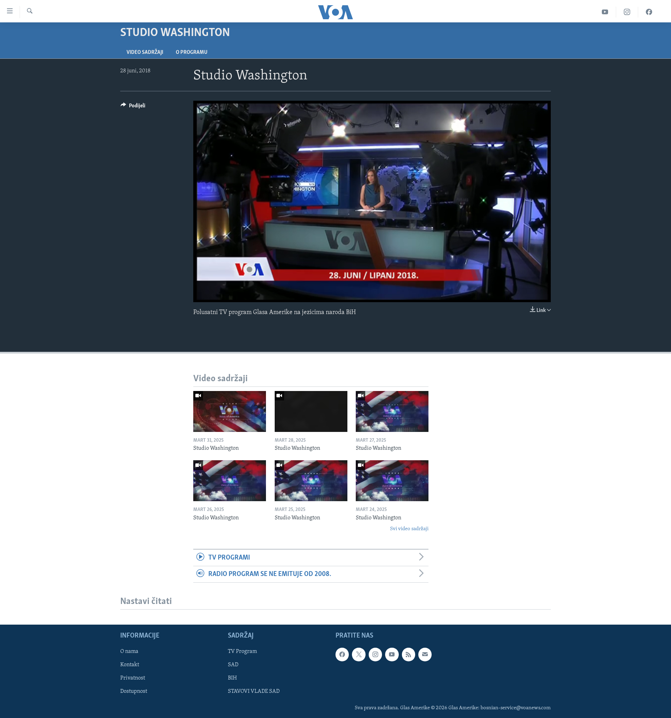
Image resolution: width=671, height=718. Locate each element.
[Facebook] (649, 12)
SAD (233, 665)
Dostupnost (133, 692)
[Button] (133, 107)
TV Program (242, 651)
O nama (129, 651)
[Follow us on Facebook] (342, 654)
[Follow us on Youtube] (391, 654)
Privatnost (132, 678)
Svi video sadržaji (409, 529)
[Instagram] (627, 12)
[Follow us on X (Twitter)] (358, 654)
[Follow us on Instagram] (375, 654)
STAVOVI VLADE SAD (254, 692)
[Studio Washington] (229, 411)
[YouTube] (605, 12)
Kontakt (129, 665)
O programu (192, 52)
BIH (232, 678)
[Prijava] (425, 654)
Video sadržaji (145, 52)
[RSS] (408, 654)
